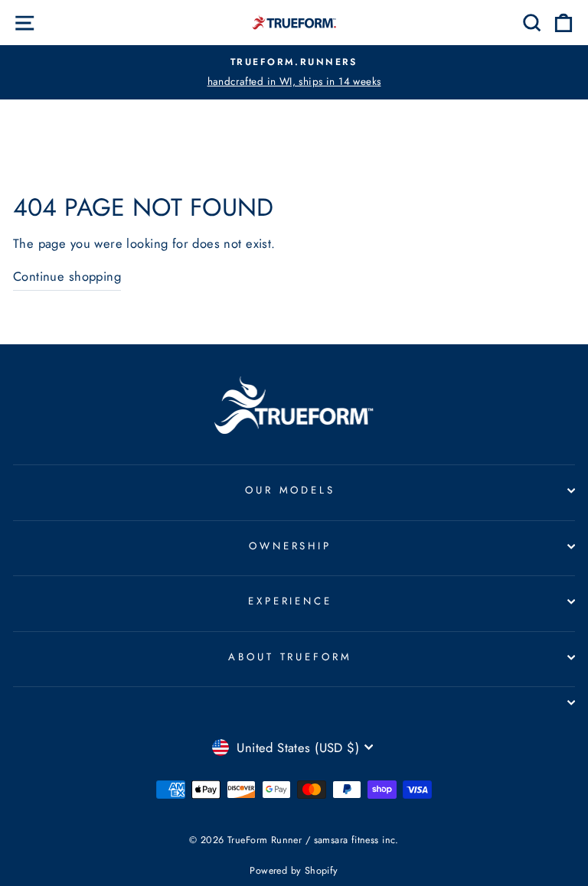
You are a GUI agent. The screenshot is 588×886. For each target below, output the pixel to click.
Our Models (290, 490)
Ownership (290, 546)
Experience (290, 601)
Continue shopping (67, 276)
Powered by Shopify (294, 871)
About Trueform (290, 657)
